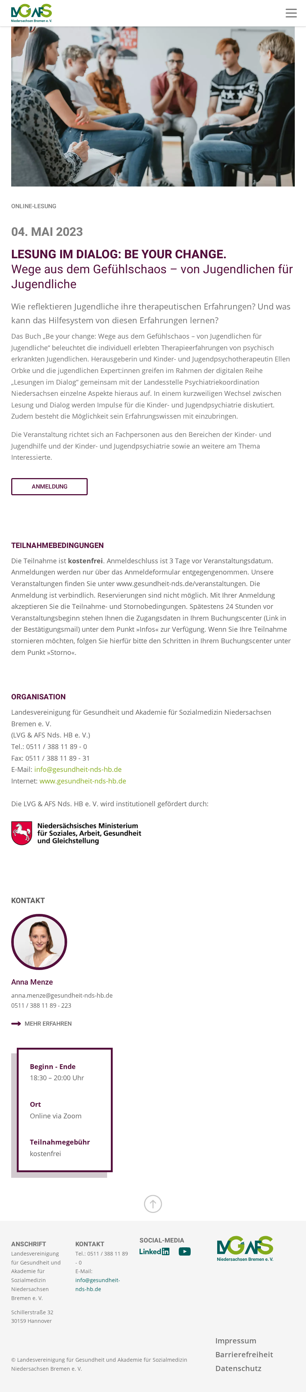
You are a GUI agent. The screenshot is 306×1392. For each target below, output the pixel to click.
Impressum (235, 1341)
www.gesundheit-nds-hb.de (83, 780)
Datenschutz (238, 1368)
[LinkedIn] (154, 1251)
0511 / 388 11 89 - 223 (41, 1005)
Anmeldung (50, 486)
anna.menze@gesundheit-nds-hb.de (62, 995)
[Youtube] (185, 1251)
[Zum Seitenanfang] (153, 1204)
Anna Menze (32, 982)
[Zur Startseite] (31, 13)
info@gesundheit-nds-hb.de (78, 769)
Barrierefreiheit (244, 1354)
